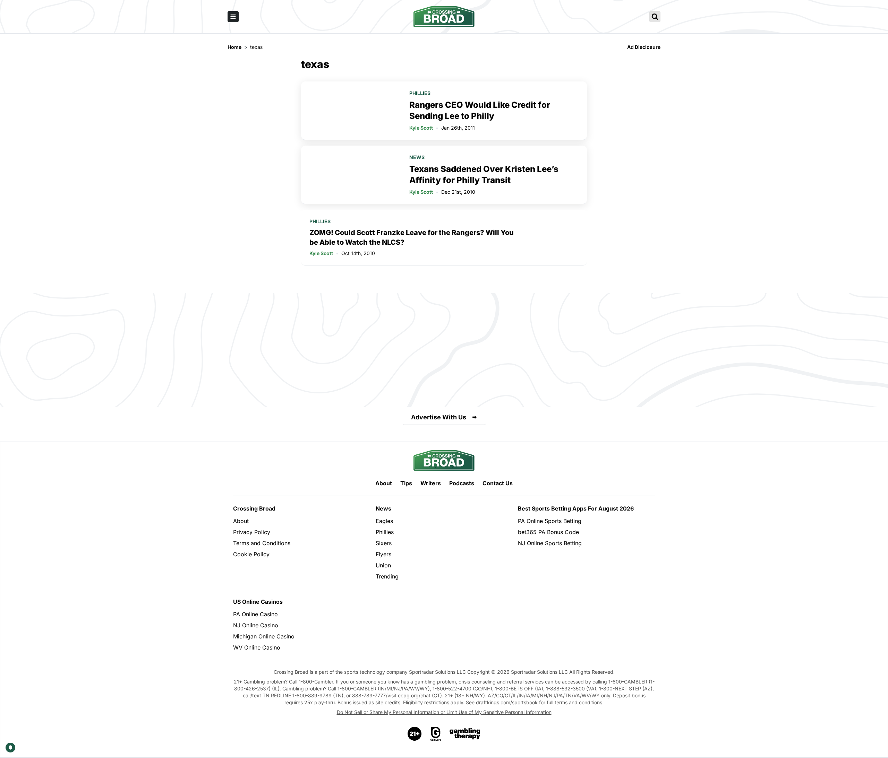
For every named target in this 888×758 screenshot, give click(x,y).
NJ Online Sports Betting (550, 543)
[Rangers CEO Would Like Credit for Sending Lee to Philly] (351, 110)
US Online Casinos (258, 601)
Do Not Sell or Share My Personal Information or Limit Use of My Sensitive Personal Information (444, 712)
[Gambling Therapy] (465, 734)
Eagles (384, 520)
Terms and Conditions (261, 543)
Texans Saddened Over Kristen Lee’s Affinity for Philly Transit (483, 174)
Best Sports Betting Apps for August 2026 (576, 508)
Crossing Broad (254, 508)
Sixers (384, 543)
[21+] (415, 734)
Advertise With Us (438, 417)
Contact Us (498, 483)
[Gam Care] (435, 734)
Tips (406, 483)
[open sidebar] (233, 16)
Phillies (419, 93)
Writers (430, 483)
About (383, 483)
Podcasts (461, 483)
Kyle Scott (421, 128)
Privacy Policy (251, 532)
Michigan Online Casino (263, 636)
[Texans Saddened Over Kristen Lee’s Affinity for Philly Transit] (351, 175)
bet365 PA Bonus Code (548, 532)
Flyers (383, 554)
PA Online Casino (255, 614)
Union (383, 565)
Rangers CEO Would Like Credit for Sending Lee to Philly (479, 110)
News (417, 157)
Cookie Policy (251, 554)
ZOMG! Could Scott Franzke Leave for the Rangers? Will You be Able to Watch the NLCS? (411, 237)
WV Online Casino (256, 647)
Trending (387, 576)
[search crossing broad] (654, 16)
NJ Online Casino (255, 625)
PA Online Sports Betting (549, 520)
